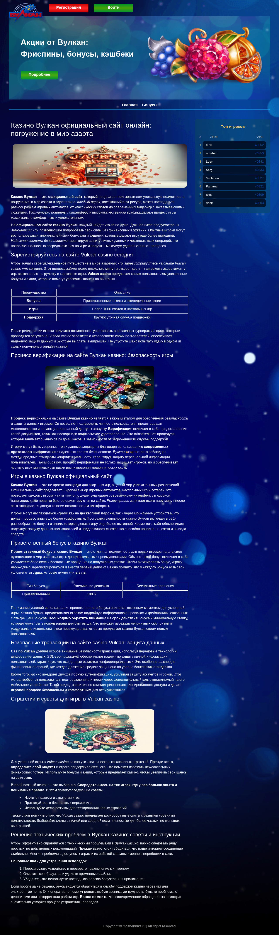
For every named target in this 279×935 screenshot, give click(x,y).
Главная (130, 105)
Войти (113, 7)
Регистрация (68, 7)
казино (131, 452)
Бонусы (149, 105)
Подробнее (39, 74)
